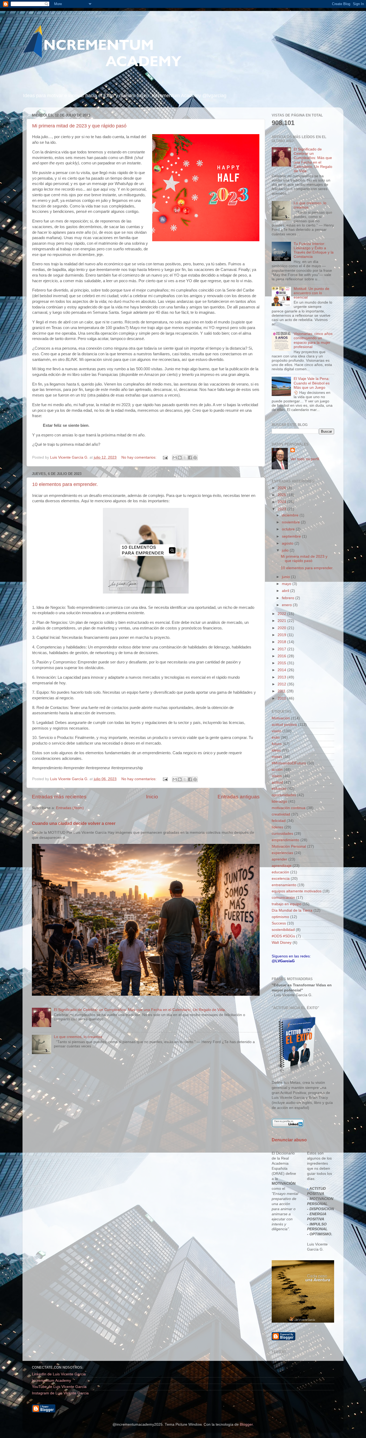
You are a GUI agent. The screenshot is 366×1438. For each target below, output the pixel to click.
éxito (276, 737)
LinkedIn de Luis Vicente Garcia (59, 1374)
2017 (282, 649)
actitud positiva (284, 725)
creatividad (281, 814)
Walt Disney (282, 943)
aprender (279, 859)
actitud (277, 782)
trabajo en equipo (286, 904)
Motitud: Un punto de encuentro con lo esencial (311, 293)
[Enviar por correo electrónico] (174, 457)
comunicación (283, 898)
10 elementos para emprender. (65, 484)
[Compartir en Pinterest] (195, 457)
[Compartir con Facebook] (190, 457)
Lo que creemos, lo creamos (78, 1037)
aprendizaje (282, 866)
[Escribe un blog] (179, 457)
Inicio (152, 796)
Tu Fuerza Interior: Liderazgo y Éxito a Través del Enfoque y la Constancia (314, 250)
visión (276, 731)
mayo (287, 584)
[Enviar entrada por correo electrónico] (165, 457)
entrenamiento (284, 885)
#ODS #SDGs (283, 936)
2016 (282, 656)
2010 (282, 698)
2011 (282, 691)
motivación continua (288, 808)
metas (277, 757)
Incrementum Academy (51, 1381)
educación (280, 872)
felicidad (279, 821)
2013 (282, 677)
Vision (277, 776)
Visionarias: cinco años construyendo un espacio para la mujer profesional (313, 340)
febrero (288, 598)
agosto (288, 543)
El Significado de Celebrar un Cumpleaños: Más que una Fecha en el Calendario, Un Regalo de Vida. (140, 1010)
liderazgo (279, 801)
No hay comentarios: (139, 457)
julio (286, 550)
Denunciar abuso (289, 1140)
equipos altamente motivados (297, 891)
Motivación (281, 718)
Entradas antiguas (239, 796)
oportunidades (284, 795)
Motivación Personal (289, 846)
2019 (282, 635)
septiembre (292, 536)
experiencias (282, 853)
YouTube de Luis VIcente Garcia (59, 1387)
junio (286, 577)
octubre (289, 529)
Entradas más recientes (59, 796)
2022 (282, 614)
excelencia (281, 879)
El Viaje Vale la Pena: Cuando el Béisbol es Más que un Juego (312, 383)
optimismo (280, 917)
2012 (282, 684)
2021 (282, 621)
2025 (282, 495)
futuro (277, 744)
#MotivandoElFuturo (289, 763)
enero (287, 605)
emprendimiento (285, 840)
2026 (282, 488)
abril (286, 591)
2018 (282, 642)
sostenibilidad (283, 930)
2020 (282, 628)
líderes (277, 827)
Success (279, 923)
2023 (282, 509)
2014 (282, 670)
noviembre (291, 522)
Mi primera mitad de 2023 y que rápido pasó (79, 126)
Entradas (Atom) (70, 808)
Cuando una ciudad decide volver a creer (73, 823)
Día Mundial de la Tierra (292, 910)
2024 (282, 502)
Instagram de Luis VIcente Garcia (60, 1393)
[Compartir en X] (185, 457)
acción (277, 770)
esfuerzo (279, 789)
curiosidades (282, 834)
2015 (282, 663)
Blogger (246, 1424)
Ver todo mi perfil (304, 459)
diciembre (291, 515)
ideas (276, 750)
